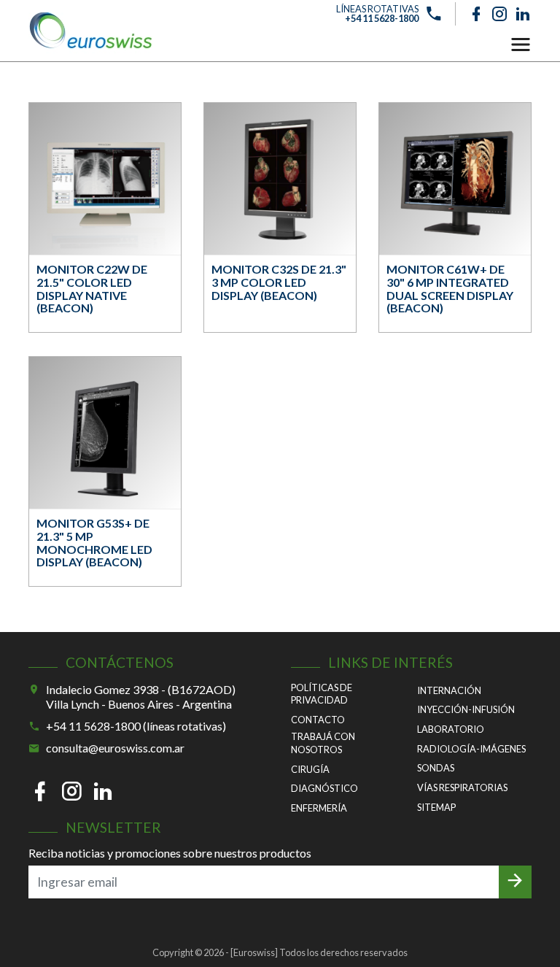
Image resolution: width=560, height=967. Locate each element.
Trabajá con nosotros (323, 743)
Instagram (499, 14)
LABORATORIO (450, 729)
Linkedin (523, 14)
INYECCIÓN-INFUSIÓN (466, 709)
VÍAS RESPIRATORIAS (462, 787)
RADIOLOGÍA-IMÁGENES (471, 749)
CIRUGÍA (310, 769)
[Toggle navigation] (521, 44)
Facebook (476, 14)
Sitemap (436, 807)
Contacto (318, 719)
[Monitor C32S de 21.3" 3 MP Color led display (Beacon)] (280, 179)
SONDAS (435, 768)
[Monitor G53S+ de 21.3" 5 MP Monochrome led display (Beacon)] (105, 433)
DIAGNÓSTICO (324, 788)
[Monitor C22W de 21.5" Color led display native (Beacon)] (105, 179)
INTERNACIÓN (449, 690)
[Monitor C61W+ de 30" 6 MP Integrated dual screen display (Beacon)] (455, 179)
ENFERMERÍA (319, 808)
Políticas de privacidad (321, 694)
